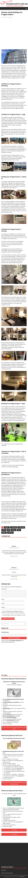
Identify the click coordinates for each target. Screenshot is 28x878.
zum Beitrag (14, 834)
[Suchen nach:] (14, 624)
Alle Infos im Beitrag (7, 723)
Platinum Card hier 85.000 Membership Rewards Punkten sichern (14, 728)
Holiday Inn (21, 527)
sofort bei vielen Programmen (12, 714)
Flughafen (13, 527)
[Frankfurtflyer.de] (14, 6)
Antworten (15, 556)
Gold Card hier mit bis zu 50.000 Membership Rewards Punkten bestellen (14, 783)
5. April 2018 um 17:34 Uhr (14, 569)
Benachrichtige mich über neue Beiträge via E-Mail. (14, 615)
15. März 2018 (5, 17)
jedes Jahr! (11, 716)
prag (19, 530)
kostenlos (12, 720)
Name (2, 599)
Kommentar (4, 589)
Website (3, 607)
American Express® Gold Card (11, 735)
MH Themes (22, 876)
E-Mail (2, 603)
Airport (7, 527)
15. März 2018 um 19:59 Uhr (14, 547)
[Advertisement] (14, 34)
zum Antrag (14, 830)
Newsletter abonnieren (14, 638)
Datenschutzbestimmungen (7, 873)
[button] (26, 8)
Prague (4, 532)
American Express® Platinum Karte (13, 679)
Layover (13, 530)
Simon (11, 17)
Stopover (10, 532)
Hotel (3, 530)
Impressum (3, 870)
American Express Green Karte (12, 791)
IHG (8, 530)
